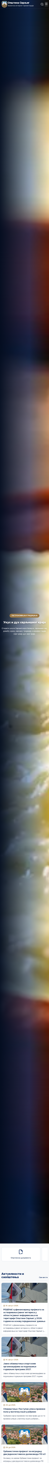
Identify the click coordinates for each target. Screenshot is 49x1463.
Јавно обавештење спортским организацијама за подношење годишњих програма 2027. (19, 1366)
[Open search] (42, 4)
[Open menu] (46, 4)
